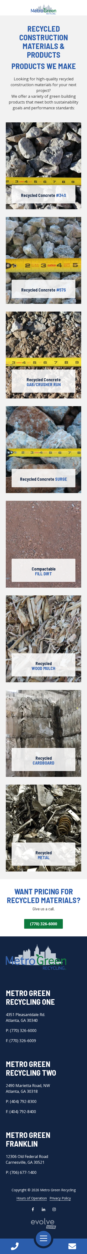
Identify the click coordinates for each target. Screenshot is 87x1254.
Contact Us (72, 1246)
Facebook (33, 1209)
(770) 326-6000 (43, 924)
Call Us (15, 1246)
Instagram (54, 1209)
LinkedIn (43, 1209)
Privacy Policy (60, 1198)
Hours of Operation (31, 1198)
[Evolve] (44, 1223)
